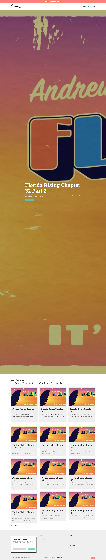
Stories (89, 6)
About (84, 6)
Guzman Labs (59, 557)
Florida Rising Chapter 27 (82, 478)
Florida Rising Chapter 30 (52, 410)
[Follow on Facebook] (92, 558)
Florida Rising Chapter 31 (23, 410)
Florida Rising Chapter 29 (81, 410)
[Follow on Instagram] (94, 558)
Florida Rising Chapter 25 (52, 511)
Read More (29, 200)
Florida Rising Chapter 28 (52, 478)
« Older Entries (14, 525)
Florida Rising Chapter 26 (23, 513)
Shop (94, 6)
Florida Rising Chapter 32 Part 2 (53, 1)
